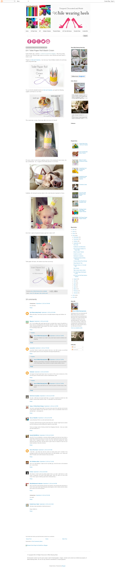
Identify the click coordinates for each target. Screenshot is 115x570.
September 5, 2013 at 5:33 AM (47, 435)
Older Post (64, 539)
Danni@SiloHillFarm (34, 435)
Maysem (32, 321)
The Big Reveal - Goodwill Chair (83, 201)
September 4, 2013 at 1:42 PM (51, 406)
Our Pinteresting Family (35, 312)
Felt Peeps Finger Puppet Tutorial (83, 218)
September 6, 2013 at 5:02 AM (43, 495)
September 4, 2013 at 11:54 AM (47, 395)
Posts (74, 347)
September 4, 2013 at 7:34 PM (57, 335)
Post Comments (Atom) (37, 541)
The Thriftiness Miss (34, 461)
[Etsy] (38, 43)
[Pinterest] (34, 43)
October (76, 241)
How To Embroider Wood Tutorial (83, 152)
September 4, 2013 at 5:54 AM (48, 312)
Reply (31, 307)
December (76, 237)
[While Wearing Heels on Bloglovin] (78, 77)
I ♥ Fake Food (34, 31)
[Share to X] (53, 291)
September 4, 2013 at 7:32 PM (57, 359)
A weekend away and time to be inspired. (83, 177)
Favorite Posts (77, 31)
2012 (73, 295)
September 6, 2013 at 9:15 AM (46, 504)
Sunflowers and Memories (79, 246)
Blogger (63, 566)
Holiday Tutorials (47, 31)
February (76, 290)
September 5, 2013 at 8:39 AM (40, 471)
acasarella (32, 348)
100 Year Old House (67, 31)
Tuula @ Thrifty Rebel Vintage (37, 406)
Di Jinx (31, 471)
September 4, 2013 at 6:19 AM (41, 321)
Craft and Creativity (35, 60)
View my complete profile (76, 328)
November (76, 239)
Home (27, 31)
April (75, 287)
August (75, 279)
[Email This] (50, 291)
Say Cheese (76, 268)
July (75, 281)
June (75, 283)
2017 (73, 229)
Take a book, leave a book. (79, 270)
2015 (73, 231)
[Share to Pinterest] (57, 291)
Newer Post (28, 539)
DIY (40, 31)
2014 (73, 233)
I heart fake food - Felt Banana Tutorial (83, 169)
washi (46, 293)
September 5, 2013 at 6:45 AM (45, 449)
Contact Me (85, 31)
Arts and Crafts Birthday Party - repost (82, 194)
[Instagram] (48, 43)
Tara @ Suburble (34, 417)
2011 (73, 297)
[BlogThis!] (52, 291)
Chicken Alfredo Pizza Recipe (80, 261)
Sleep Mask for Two (77, 263)
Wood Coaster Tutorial (78, 252)
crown (31, 293)
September (76, 243)
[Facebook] (29, 43)
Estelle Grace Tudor (34, 504)
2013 (73, 235)
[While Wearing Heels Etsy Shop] (79, 71)
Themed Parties (56, 31)
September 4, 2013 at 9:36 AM (41, 371)
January (76, 292)
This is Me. (75, 244)
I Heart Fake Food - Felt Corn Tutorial (83, 144)
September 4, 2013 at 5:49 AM (43, 303)
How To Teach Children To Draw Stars (79, 249)
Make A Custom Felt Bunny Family (83, 160)
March (75, 289)
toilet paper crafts (38, 293)
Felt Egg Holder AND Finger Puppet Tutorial (82, 210)
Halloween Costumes (78, 256)
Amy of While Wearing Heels (40, 335)
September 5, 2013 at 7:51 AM (47, 461)
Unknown (32, 371)
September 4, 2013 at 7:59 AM (42, 348)
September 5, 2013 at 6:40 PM (50, 483)
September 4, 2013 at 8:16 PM (45, 417)
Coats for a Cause (77, 254)
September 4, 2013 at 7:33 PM (57, 383)
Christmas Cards (83, 184)
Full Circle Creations (34, 395)
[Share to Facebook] (55, 291)
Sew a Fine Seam (34, 449)
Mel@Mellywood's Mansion (36, 483)
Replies (33, 332)
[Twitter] (43, 43)
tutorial (43, 293)
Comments (75, 349)
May (75, 285)
